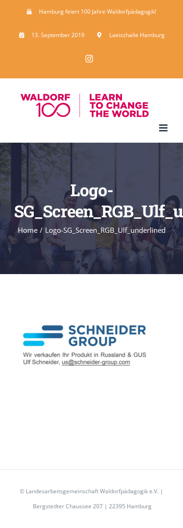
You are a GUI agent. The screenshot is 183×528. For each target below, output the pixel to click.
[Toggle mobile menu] (164, 128)
